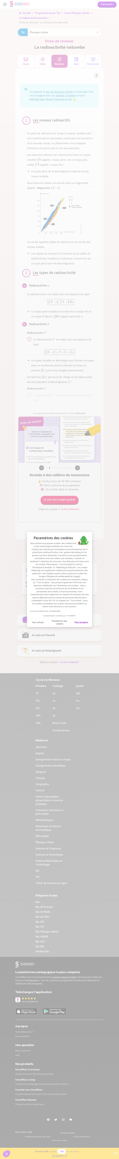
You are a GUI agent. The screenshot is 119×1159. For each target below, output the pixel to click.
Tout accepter (81, 622)
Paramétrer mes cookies (59, 622)
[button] (6, 1153)
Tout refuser (38, 622)
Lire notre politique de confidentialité (45, 611)
